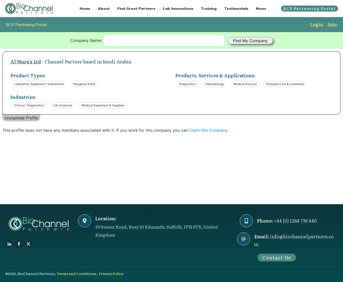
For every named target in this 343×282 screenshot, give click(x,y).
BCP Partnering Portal (26, 24)
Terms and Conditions (76, 273)
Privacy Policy (111, 273)
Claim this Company (208, 130)
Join (332, 24)
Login (316, 24)
